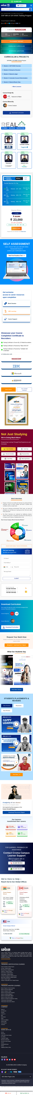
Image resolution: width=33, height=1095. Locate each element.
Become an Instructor (5, 1039)
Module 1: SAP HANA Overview (12, 66)
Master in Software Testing (6, 991)
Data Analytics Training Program (7, 974)
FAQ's (2, 1018)
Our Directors (3, 1010)
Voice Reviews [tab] (6, 710)
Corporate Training (4, 1038)
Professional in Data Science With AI (8, 1001)
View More (15, 774)
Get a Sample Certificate (24, 389)
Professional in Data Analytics (6, 1000)
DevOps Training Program (6, 968)
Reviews (2, 1012)
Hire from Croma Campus (6, 1041)
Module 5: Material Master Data (12, 82)
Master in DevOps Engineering (7, 989)
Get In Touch (8, 389)
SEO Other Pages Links (8, 1076)
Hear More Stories (16, 689)
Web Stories (3, 1016)
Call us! (9, 1093)
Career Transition (9, 448)
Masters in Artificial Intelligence (6, 994)
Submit (16, 578)
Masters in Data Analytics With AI (7, 995)
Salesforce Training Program (6, 971)
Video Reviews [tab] (6, 705)
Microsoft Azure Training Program (7, 969)
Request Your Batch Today (16, 645)
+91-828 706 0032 (11, 592)
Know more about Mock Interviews (16, 546)
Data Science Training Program (7, 972)
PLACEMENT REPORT (16, 41)
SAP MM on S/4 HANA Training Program (14, 13)
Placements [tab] (18, 705)
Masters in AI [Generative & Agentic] (8, 992)
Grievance (3, 1024)
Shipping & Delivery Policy (6, 1047)
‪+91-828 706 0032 (11, 588)
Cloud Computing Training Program (7, 966)
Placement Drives (25, 453)
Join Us (2, 1042)
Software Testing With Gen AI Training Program (10, 980)
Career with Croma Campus (6, 1035)
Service (2, 1032)
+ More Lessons (16, 86)
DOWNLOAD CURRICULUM (17, 46)
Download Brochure (5, 1044)
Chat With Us (25, 1093)
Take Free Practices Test (15, 255)
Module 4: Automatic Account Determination (15, 78)
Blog (2, 1015)
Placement (3, 1033)
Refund (2, 1045)
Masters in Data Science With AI (7, 997)
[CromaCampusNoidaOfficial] (2, 1059)
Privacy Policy (3, 1021)
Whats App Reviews (26, 458)
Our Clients (3, 1036)
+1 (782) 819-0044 (7, 933)
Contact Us (3, 1013)
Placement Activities (10, 453)
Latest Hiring (9, 458)
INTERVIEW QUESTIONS (16, 51)
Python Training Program (5, 978)
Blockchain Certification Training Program (8, 977)
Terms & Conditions (4, 1019)
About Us (3, 1009)
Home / (2, 13)
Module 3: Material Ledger (11, 74)
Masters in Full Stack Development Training (9, 998)
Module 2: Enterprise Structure (12, 70)
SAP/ (5, 13)
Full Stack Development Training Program (9, 975)
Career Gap (26, 448)
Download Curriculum (18, 112)
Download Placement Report (16, 812)
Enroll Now (16, 228)
